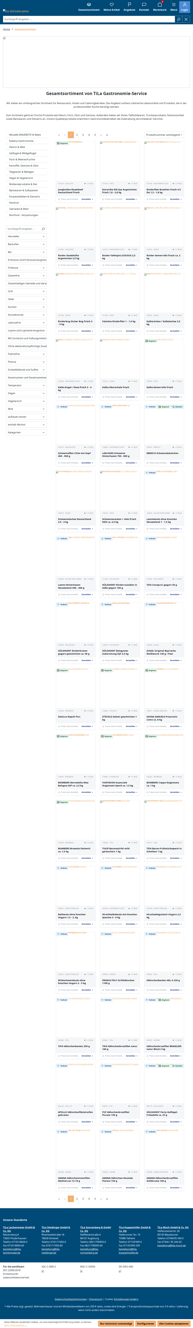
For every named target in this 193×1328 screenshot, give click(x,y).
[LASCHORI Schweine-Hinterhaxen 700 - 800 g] (119, 424)
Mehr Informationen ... (15, 1325)
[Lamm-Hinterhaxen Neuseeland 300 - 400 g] (75, 556)
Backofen (13, 244)
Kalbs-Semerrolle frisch (160, 387)
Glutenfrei (14, 275)
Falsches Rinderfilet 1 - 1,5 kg (118, 321)
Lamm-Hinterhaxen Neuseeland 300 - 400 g (71, 586)
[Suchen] (178, 19)
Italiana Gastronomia (21, 141)
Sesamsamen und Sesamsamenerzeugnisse (27, 377)
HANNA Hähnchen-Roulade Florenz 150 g (117, 1179)
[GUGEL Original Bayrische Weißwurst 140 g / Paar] (164, 622)
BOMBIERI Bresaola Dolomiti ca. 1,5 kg (74, 850)
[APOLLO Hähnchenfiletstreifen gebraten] (75, 1083)
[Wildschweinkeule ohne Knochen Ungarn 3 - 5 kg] (75, 951)
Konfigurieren (145, 1323)
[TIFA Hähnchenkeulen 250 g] (75, 1017)
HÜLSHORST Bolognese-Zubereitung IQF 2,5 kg (115, 652)
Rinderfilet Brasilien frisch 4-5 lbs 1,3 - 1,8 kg (164, 191)
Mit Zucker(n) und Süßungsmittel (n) (27, 338)
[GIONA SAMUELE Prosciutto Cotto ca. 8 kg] (164, 688)
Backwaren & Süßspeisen (23, 190)
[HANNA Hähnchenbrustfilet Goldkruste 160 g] (164, 1149)
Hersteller (13, 236)
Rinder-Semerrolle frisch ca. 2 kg (163, 257)
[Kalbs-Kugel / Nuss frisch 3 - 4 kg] (75, 358)
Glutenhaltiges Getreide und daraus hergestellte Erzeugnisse (27, 283)
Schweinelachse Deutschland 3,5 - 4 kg (74, 521)
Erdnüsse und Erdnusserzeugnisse (27, 260)
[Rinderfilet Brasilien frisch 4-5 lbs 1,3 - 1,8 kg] (164, 161)
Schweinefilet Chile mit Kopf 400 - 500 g (74, 455)
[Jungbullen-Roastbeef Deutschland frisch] (75, 161)
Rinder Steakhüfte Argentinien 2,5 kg (68, 257)
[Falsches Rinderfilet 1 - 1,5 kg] (119, 293)
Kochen (12, 307)
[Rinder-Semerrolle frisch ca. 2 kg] (164, 227)
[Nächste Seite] (101, 135)
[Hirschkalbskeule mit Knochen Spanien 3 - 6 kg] (119, 886)
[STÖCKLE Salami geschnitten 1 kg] (119, 688)
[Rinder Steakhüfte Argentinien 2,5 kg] (75, 227)
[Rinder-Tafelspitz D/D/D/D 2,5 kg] (119, 227)
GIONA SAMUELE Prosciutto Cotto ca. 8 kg (162, 718)
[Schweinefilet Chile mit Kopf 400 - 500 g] (75, 424)
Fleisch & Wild (17, 147)
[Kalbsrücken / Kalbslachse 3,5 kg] (164, 293)
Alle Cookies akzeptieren (174, 1323)
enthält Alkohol (16, 424)
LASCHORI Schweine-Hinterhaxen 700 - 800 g (116, 455)
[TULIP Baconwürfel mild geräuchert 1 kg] (119, 820)
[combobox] (89, 19)
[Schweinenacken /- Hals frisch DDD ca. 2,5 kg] (119, 490)
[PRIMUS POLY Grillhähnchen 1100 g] (119, 951)
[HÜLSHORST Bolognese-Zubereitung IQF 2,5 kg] (119, 622)
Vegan (11, 393)
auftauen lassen (17, 416)
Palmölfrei (14, 354)
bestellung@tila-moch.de (171, 1245)
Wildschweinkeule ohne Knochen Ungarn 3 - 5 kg (72, 982)
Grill (10, 291)
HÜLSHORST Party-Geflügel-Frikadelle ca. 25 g (162, 1114)
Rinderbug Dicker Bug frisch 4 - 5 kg (75, 323)
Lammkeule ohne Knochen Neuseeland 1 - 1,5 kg (162, 521)
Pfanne (12, 361)
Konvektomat (15, 314)
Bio (10, 252)
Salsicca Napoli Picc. (69, 716)
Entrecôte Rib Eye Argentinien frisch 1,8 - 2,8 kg (119, 191)
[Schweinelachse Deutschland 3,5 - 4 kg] (75, 490)
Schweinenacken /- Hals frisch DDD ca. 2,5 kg (119, 521)
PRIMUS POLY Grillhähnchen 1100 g (118, 982)
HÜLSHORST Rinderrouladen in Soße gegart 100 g (119, 586)
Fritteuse (13, 267)
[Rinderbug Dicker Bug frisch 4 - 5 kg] (75, 293)
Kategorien (14, 432)
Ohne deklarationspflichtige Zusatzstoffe (27, 346)
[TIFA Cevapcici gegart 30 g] (164, 556)
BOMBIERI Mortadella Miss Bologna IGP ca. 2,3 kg (73, 784)
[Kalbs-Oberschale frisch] (119, 358)
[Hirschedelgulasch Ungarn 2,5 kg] (164, 886)
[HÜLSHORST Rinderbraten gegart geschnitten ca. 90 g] (75, 622)
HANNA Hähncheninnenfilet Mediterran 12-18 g (74, 1179)
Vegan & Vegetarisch (21, 178)
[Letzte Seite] (107, 135)
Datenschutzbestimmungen (71, 1299)
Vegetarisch (15, 401)
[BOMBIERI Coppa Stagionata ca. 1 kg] (164, 754)
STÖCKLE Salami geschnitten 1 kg (119, 718)
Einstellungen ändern (126, 1299)
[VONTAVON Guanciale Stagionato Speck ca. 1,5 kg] (119, 754)
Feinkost (14, 202)
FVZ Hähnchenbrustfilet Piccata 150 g (115, 1114)
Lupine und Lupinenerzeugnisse (26, 330)
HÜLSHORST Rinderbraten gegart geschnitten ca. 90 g (74, 652)
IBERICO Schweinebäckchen (162, 453)
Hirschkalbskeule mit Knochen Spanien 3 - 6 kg (119, 916)
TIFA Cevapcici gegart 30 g (162, 584)
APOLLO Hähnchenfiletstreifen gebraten (75, 1114)
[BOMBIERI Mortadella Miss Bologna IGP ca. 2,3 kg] (75, 754)
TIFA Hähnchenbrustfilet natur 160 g (119, 1048)
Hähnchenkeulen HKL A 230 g (163, 980)
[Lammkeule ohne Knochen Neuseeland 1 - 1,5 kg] (164, 490)
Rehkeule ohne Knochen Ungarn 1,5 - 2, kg (72, 916)
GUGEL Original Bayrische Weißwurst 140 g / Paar (161, 652)
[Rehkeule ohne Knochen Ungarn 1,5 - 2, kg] (75, 886)
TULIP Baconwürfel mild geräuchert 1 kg (116, 850)
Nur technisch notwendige (116, 1323)
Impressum (95, 1299)
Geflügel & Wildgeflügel (22, 153)
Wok (10, 409)
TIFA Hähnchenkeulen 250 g (74, 1046)
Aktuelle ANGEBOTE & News (25, 134)
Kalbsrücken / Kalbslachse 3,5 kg (163, 323)
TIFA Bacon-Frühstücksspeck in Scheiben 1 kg (164, 850)
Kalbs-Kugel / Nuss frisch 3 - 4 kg (75, 389)
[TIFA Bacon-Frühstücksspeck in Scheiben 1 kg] (164, 820)
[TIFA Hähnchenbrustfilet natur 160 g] (119, 1017)
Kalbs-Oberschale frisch (115, 387)
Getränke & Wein (19, 209)
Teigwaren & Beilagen (21, 171)
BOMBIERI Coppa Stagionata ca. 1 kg (163, 784)
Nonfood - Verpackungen (23, 215)
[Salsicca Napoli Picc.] (75, 688)
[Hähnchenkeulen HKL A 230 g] (164, 951)
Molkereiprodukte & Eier (23, 184)
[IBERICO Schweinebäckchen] (164, 424)
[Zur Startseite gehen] (16, 11)
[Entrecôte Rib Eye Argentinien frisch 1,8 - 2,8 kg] (119, 161)
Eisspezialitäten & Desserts (24, 196)
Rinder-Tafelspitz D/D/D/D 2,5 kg (118, 257)
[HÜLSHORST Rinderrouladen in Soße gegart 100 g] (119, 556)
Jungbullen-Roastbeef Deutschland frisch (70, 191)
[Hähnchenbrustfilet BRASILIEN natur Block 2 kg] (164, 1017)
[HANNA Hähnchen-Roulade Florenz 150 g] (119, 1149)
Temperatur (15, 385)
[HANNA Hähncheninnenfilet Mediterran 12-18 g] (75, 1149)
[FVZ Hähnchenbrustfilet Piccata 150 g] (119, 1083)
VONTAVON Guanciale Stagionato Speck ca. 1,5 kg (117, 784)
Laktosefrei (14, 322)
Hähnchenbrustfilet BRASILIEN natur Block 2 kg (164, 1048)
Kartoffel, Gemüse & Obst (23, 165)
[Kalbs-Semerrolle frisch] (164, 358)
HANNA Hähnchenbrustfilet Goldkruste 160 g (162, 1179)
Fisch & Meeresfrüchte (22, 159)
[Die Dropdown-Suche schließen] (186, 19)
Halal (11, 299)
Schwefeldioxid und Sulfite (23, 369)
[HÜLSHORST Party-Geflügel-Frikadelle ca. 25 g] (164, 1083)
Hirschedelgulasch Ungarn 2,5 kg (164, 916)
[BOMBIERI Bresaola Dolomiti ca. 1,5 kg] (75, 820)
